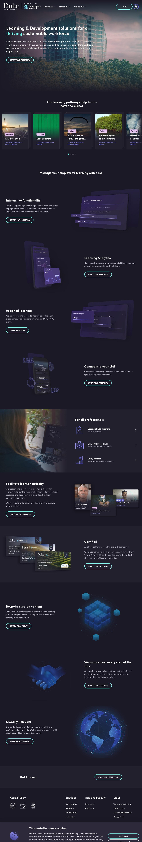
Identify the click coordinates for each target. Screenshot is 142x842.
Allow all (123, 822)
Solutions (79, 6)
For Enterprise (71, 804)
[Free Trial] (136, 6)
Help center (90, 804)
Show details (33, 838)
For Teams (69, 808)
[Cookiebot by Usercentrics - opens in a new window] (14, 837)
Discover (49, 6)
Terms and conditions (122, 804)
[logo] (22, 6)
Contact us (89, 808)
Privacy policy (119, 808)
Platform (63, 6)
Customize (122, 828)
